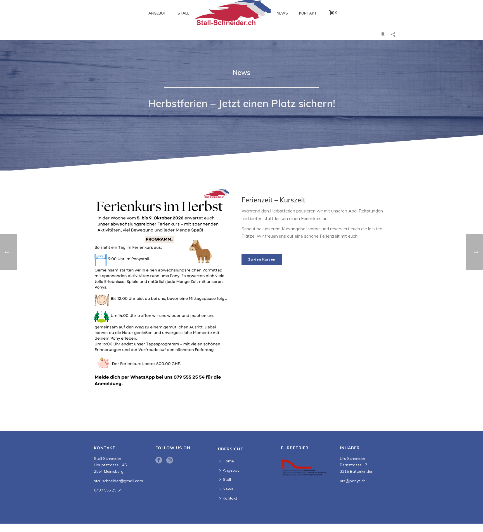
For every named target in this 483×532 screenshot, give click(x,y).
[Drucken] (383, 34)
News (282, 13)
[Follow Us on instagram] (169, 460)
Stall (183, 13)
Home (228, 461)
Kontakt (308, 13)
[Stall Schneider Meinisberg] (233, 12)
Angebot (157, 13)
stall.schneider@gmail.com (118, 480)
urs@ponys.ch (353, 480)
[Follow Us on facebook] (158, 460)
